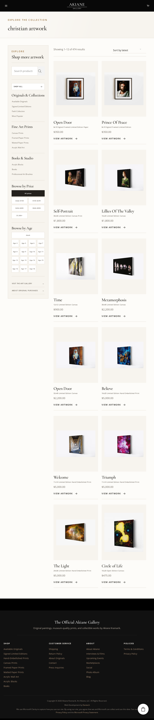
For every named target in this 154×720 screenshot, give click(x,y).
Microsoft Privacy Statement (86, 712)
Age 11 (40, 252)
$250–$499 (19, 208)
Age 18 (32, 269)
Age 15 (40, 260)
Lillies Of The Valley (118, 211)
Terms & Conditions (134, 649)
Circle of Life (112, 565)
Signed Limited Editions (15, 653)
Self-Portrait (63, 211)
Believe (107, 388)
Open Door (63, 122)
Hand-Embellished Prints (16, 658)
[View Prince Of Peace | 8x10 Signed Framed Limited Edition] (124, 89)
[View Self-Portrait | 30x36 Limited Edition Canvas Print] (76, 177)
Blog (88, 676)
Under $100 (19, 201)
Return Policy (55, 653)
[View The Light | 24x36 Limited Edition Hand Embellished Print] (76, 532)
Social (89, 667)
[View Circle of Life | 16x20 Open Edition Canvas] (124, 532)
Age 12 (15, 260)
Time (58, 299)
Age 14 (32, 260)
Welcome (61, 477)
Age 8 (15, 252)
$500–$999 (37, 208)
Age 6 (32, 243)
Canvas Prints (10, 662)
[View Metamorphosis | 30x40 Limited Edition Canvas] (124, 266)
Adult (28, 235)
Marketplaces (93, 662)
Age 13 (23, 260)
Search (40, 70)
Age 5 (24, 243)
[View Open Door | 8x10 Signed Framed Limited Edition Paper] (76, 89)
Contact (53, 662)
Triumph (109, 477)
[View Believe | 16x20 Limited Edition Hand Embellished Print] (124, 355)
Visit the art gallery (22, 283)
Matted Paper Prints (14, 672)
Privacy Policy (130, 653)
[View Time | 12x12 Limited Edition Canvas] (76, 266)
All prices (28, 193)
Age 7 (41, 243)
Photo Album (92, 672)
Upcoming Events (95, 658)
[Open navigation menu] (6, 5)
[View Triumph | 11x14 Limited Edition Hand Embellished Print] (124, 444)
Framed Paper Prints (14, 667)
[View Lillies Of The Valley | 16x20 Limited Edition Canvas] (124, 177)
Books (6, 686)
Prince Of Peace (114, 122)
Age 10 (32, 252)
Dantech (86, 705)
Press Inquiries (56, 667)
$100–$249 (37, 201)
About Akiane (93, 649)
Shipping (53, 649)
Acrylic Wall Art (11, 676)
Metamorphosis (114, 299)
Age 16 (15, 269)
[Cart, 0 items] (148, 5)
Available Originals (13, 649)
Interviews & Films (95, 653)
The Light (61, 565)
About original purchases (25, 290)
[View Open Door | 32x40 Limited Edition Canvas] (76, 355)
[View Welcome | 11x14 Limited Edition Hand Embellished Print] (76, 444)
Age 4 (15, 243)
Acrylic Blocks (10, 681)
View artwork (63, 138)
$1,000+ (19, 215)
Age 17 (23, 269)
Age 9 (24, 252)
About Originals (57, 658)
